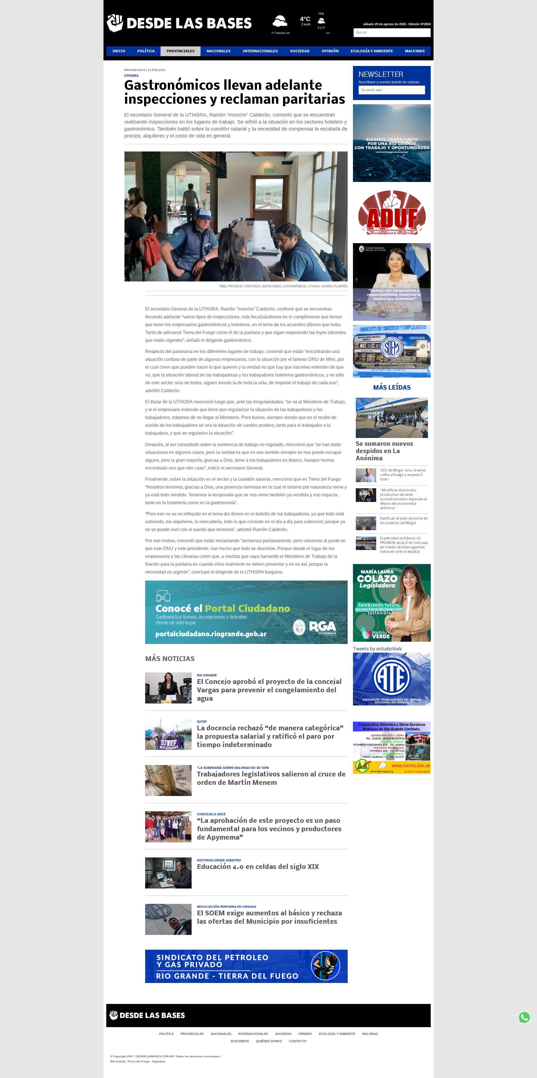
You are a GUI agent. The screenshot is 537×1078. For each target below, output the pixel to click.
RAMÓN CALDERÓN (334, 286)
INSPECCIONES (271, 286)
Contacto (298, 1041)
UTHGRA (314, 286)
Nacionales (219, 51)
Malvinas (415, 51)
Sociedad (300, 51)
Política (146, 51)
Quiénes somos (269, 1041)
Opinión (330, 51)
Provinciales (181, 51)
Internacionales (260, 51)
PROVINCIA (235, 286)
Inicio (118, 51)
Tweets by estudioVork (377, 649)
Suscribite (239, 1041)
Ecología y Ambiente (372, 51)
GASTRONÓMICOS (294, 286)
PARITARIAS (252, 286)
